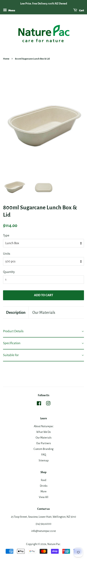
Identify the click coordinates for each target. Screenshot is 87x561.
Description (15, 312)
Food (43, 480)
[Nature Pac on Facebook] (39, 404)
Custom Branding (43, 448)
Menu (11, 10)
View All (43, 497)
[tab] (43, 331)
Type (6, 235)
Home (6, 58)
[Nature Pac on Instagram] (48, 404)
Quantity (9, 272)
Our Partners (43, 443)
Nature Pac (53, 544)
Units (6, 253)
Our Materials (43, 312)
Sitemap (44, 460)
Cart (81, 10)
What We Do (43, 431)
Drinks (43, 485)
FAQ (43, 454)
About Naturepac (43, 426)
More (43, 491)
